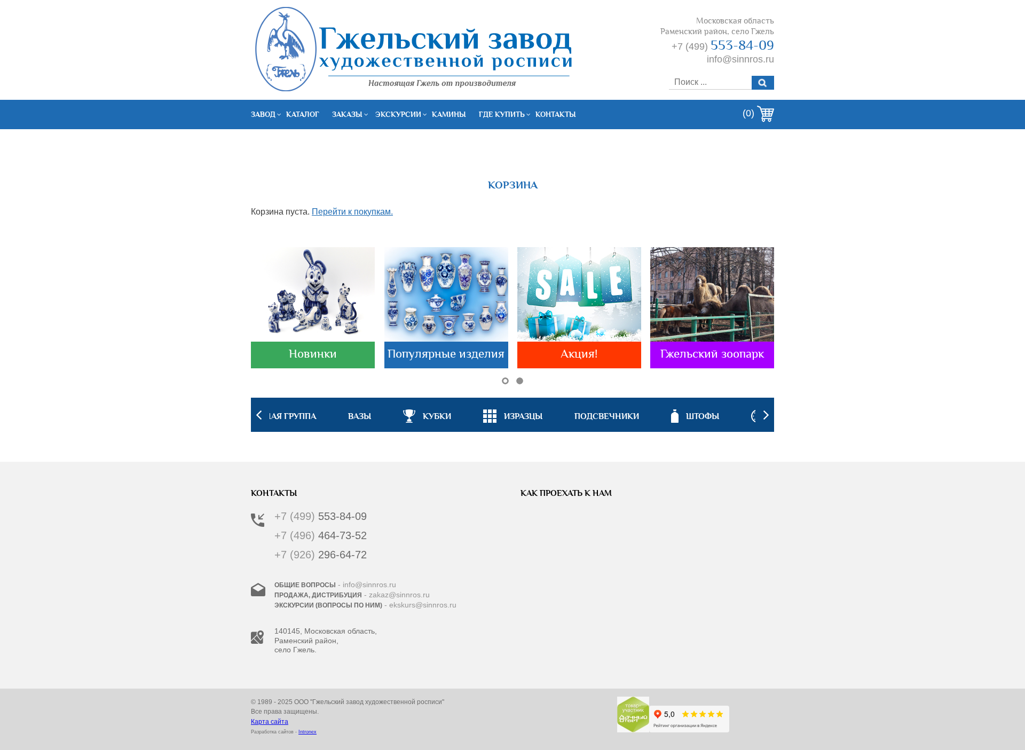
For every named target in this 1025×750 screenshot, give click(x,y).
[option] (512, 415)
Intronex (307, 732)
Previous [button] (259, 415)
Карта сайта (269, 721)
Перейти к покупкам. (352, 211)
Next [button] (766, 415)
